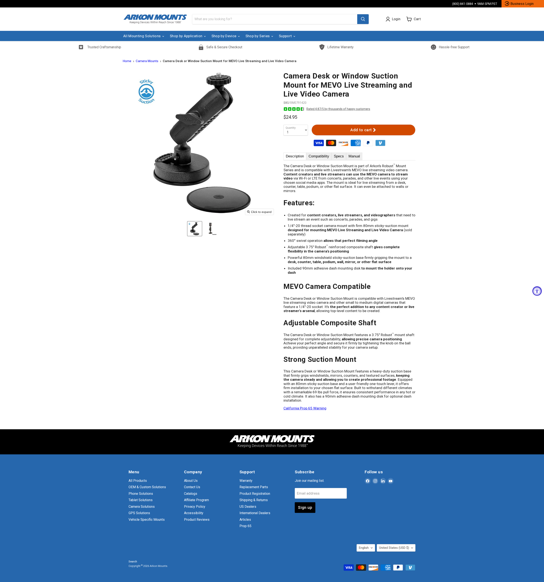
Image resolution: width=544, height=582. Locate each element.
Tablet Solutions (141, 500)
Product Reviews (197, 520)
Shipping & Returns (253, 500)
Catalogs (190, 494)
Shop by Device (224, 36)
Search (133, 561)
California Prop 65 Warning (304, 408)
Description (295, 156)
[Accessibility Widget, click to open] (537, 291)
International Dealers (254, 513)
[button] (194, 228)
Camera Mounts (147, 61)
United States (394, 548)
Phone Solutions (141, 494)
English (364, 548)
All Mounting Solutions (142, 36)
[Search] (363, 19)
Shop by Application (186, 36)
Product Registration (254, 494)
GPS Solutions (139, 513)
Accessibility (193, 513)
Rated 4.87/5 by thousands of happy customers (338, 109)
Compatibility (319, 156)
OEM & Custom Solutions (147, 487)
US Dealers (247, 507)
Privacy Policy (194, 507)
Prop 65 (245, 526)
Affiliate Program (196, 500)
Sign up (305, 507)
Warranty (245, 481)
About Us (191, 481)
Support (286, 36)
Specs (339, 156)
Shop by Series (258, 36)
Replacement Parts (253, 487)
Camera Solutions (142, 507)
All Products (138, 481)
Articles (245, 520)
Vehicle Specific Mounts (147, 520)
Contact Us (192, 487)
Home (127, 61)
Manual (354, 156)
